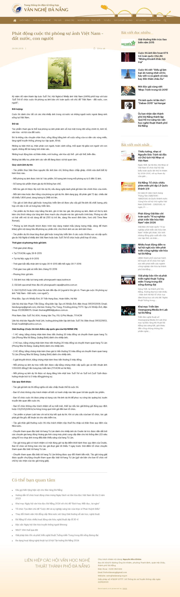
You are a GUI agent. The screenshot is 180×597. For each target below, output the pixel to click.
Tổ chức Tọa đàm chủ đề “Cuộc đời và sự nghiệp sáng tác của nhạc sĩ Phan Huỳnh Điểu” (57, 509)
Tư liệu (107, 20)
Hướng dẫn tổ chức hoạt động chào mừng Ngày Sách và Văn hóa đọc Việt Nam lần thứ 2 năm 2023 (60, 497)
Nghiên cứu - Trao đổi (89, 20)
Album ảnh (155, 20)
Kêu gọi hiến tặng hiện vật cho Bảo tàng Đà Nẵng (38, 490)
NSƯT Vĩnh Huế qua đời (26, 530)
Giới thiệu (25, 20)
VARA (125, 588)
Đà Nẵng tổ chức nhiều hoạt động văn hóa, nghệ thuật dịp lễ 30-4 (46, 520)
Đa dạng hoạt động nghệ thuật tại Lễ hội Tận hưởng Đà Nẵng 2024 (47, 541)
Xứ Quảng (141, 20)
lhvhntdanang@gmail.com (115, 572)
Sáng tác (69, 20)
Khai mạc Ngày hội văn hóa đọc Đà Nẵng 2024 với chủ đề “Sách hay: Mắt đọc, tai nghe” (57, 504)
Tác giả (57, 20)
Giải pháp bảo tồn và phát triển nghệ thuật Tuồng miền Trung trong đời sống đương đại (56, 535)
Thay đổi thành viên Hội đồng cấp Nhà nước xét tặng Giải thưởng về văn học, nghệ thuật (57, 514)
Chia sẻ (101, 48)
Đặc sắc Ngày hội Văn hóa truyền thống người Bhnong (41, 525)
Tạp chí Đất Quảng (123, 20)
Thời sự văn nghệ (42, 20)
